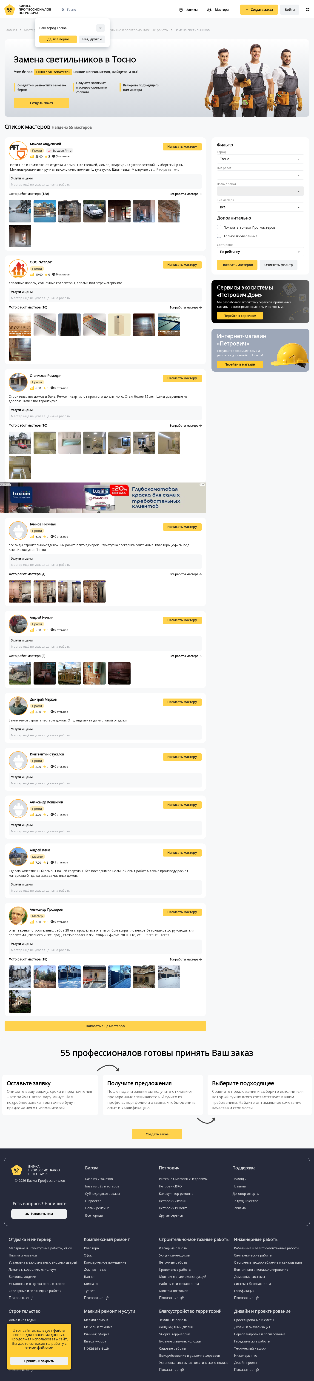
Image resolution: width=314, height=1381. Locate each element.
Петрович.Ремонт (173, 1208)
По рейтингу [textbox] (230, 252)
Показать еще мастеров (105, 1026)
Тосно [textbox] (224, 159)
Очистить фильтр (278, 265)
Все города (94, 1215)
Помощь (239, 1179)
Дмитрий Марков (43, 699)
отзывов (63, 156)
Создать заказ (41, 103)
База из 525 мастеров (102, 1186)
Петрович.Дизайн (172, 1201)
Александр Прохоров (46, 909)
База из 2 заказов (99, 1179)
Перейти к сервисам (240, 315)
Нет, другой (92, 39)
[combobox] (260, 159)
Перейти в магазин (240, 364)
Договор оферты (245, 1193)
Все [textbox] (223, 207)
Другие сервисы (171, 1215)
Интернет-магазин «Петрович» (183, 1179)
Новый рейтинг (97, 1208)
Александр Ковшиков (46, 802)
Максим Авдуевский (45, 144)
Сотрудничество (245, 1201)
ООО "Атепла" (41, 262)
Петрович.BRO (170, 1186)
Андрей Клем (40, 850)
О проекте (93, 1201)
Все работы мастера (184, 194)
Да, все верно (58, 39)
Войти (290, 9)
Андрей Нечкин (41, 617)
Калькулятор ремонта (176, 1193)
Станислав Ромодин (45, 375)
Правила (239, 1186)
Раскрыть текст (168, 169)
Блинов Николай (43, 524)
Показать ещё (21, 1297)
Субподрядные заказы (102, 1193)
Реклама (239, 1208)
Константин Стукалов (47, 754)
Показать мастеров (237, 265)
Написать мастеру (182, 146)
